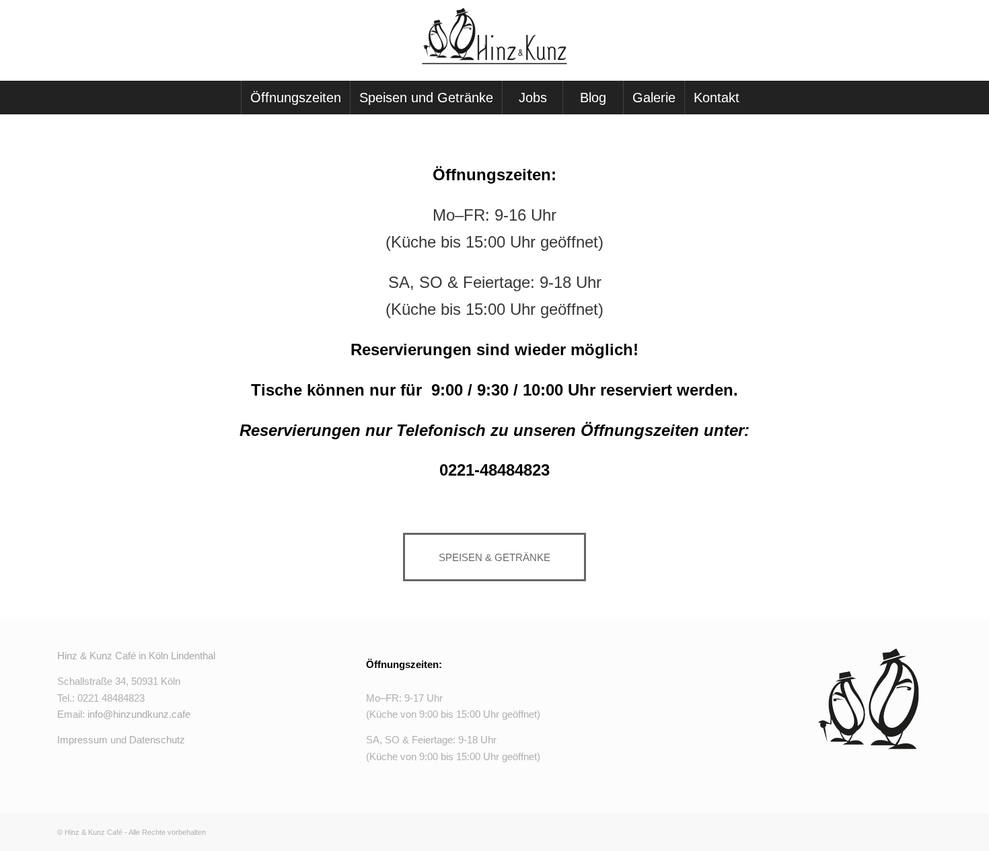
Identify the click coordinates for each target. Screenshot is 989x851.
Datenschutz (157, 739)
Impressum (82, 739)
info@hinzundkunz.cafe (138, 714)
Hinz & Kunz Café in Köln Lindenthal (136, 655)
